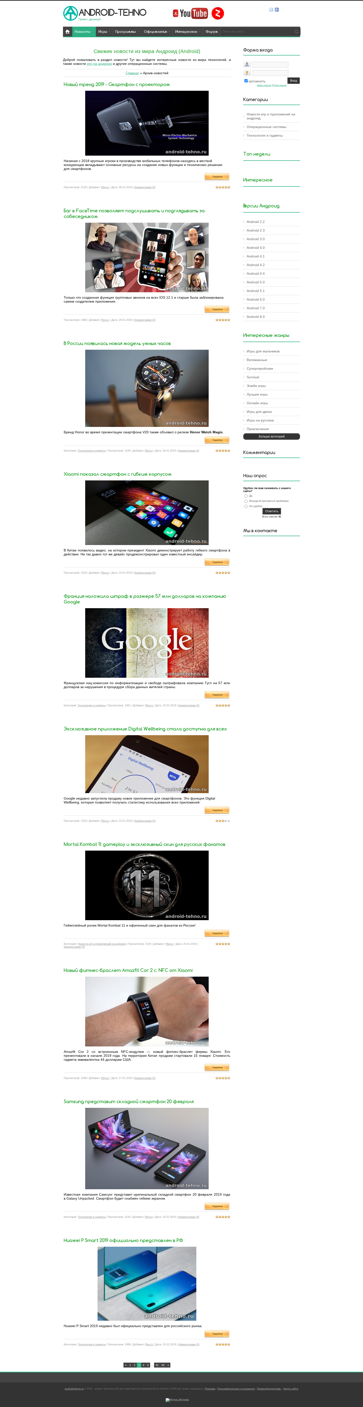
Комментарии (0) (145, 187)
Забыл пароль (264, 85)
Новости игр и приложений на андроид (102, 943)
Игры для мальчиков (263, 351)
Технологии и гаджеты (91, 450)
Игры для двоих (259, 412)
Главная (132, 73)
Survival (253, 377)
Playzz (105, 187)
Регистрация (279, 85)
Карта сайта (290, 1388)
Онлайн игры (257, 403)
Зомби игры (256, 386)
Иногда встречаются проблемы (269, 500)
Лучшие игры (257, 394)
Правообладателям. (269, 1388)
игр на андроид (99, 64)
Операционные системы (266, 127)
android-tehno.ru (74, 1388)
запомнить (256, 81)
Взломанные (257, 360)
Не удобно (255, 506)
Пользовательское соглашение (236, 1388)
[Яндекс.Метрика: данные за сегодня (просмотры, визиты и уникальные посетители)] (177, 1400)
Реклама (210, 1388)
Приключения (258, 429)
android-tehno (112, 12)
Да (250, 495)
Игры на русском (260, 420)
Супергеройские (260, 368)
